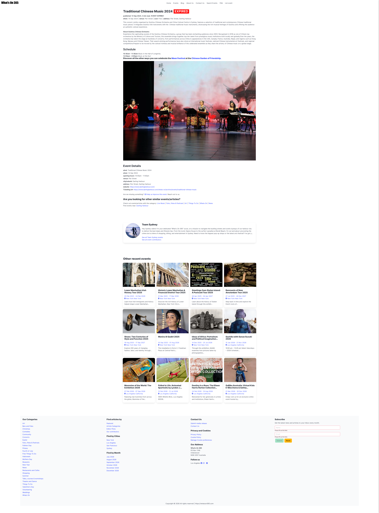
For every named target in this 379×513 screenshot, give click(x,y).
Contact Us (200, 3)
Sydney (109, 448)
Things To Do (193, 203)
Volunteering (27, 490)
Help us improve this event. (157, 194)
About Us (189, 3)
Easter (25, 440)
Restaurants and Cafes (31, 470)
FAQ (221, 3)
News (211, 203)
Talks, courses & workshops (33, 479)
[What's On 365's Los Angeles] (202, 463)
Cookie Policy (196, 437)
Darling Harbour (142, 206)
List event (228, 3)
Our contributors (113, 432)
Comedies (26, 432)
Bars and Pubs (28, 426)
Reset (288, 441)
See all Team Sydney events (152, 237)
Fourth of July (28, 451)
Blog (182, 3)
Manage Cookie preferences (201, 440)
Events (175, 3)
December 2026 (113, 471)
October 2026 (112, 465)
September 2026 (113, 462)
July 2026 (110, 457)
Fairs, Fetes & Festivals (174, 203)
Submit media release (199, 423)
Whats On (203, 203)
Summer (26, 476)
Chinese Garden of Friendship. (207, 58)
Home (169, 3)
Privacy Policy (196, 434)
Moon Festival (178, 58)
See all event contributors (151, 240)
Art (186, 203)
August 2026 (111, 460)
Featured (110, 423)
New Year (26, 465)
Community (27, 434)
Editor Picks (111, 429)
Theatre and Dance (30, 481)
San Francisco (112, 446)
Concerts (26, 437)
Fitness (25, 448)
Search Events (212, 3)
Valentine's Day (28, 487)
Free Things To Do (29, 454)
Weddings (26, 492)
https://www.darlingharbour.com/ (142, 187)
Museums (26, 462)
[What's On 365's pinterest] (207, 463)
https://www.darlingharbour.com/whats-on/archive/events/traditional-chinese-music (165, 190)
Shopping (26, 473)
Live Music (161, 203)
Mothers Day (27, 459)
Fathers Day (27, 445)
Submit (279, 441)
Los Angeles (111, 443)
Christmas (26, 429)
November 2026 (113, 468)
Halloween (26, 456)
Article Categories (113, 426)
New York (110, 440)
